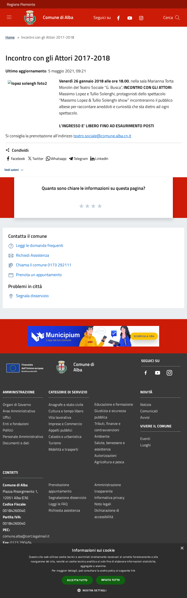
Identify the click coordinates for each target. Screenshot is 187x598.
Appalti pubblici (60, 430)
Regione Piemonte (21, 4)
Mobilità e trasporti (63, 449)
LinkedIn (101, 158)
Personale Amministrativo (23, 436)
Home (10, 37)
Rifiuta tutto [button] (110, 580)
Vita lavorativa (60, 417)
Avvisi (145, 417)
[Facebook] (116, 17)
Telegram (81, 158)
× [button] (182, 548)
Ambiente (101, 436)
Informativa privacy (109, 497)
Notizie (145, 404)
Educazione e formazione (113, 404)
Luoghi (145, 445)
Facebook (18, 158)
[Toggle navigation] (9, 17)
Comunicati (149, 411)
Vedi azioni (11, 169)
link (133, 570)
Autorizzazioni (105, 455)
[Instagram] (139, 17)
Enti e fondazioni (16, 423)
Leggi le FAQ (58, 504)
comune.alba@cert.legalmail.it (26, 536)
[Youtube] (127, 17)
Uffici (7, 417)
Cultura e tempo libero (66, 411)
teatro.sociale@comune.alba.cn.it (102, 136)
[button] (93, 590)
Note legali (102, 504)
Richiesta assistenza (64, 510)
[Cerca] (177, 17)
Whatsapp (58, 158)
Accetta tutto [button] (77, 580)
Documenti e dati (16, 443)
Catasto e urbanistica (65, 436)
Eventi (145, 438)
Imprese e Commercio (65, 423)
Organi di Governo (17, 404)
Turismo (55, 443)
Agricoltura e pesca (109, 462)
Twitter (38, 158)
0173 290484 (21, 542)
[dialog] (93, 570)
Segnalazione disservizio (67, 497)
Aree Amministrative (19, 411)
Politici (8, 430)
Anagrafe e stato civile (66, 404)
